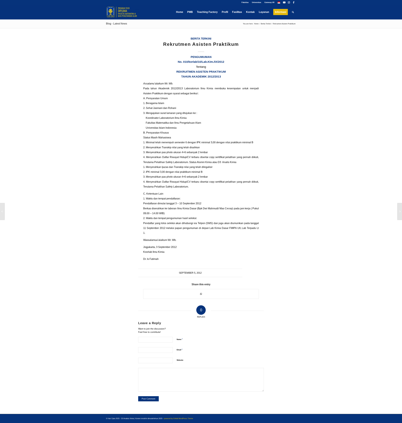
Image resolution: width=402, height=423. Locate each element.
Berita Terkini (201, 38)
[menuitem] (245, 2)
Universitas (256, 2)
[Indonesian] (279, 2)
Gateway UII (269, 2)
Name (180, 339)
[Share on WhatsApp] (201, 294)
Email (179, 349)
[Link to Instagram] (289, 2)
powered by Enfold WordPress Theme (178, 418)
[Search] (293, 12)
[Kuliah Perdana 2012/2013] (2, 211)
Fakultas (245, 2)
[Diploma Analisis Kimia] (123, 12)
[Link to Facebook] (293, 2)
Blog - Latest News (116, 23)
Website (180, 360)
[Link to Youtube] (284, 2)
